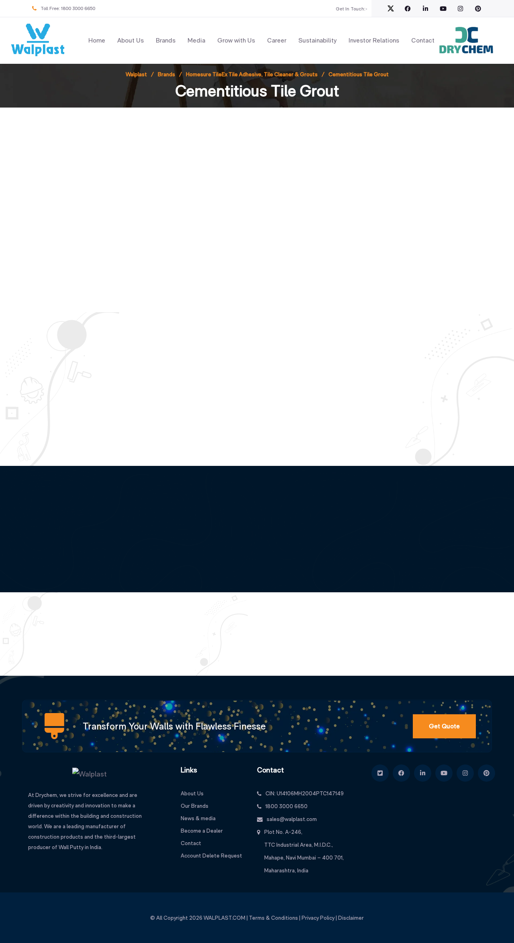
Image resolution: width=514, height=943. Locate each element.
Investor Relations (374, 40)
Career (276, 40)
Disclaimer (351, 918)
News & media (198, 818)
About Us (130, 40)
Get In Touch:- (351, 9)
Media (196, 40)
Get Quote (444, 726)
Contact (422, 40)
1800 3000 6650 (78, 8)
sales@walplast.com (292, 819)
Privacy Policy (318, 918)
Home (96, 40)
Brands (165, 40)
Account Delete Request (211, 855)
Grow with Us (236, 40)
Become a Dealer (202, 830)
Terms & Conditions (273, 918)
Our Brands (194, 806)
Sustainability (317, 40)
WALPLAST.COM (224, 918)
